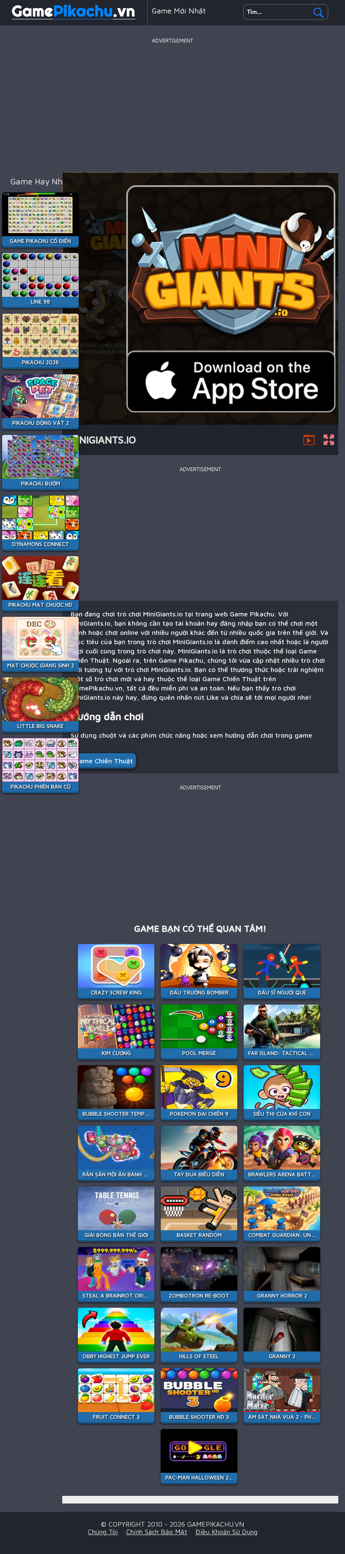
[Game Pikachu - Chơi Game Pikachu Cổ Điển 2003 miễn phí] (73, 18)
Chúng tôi (103, 1531)
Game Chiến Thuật (103, 761)
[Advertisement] (172, 105)
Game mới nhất (179, 10)
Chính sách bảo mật (156, 1531)
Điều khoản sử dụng (226, 1531)
